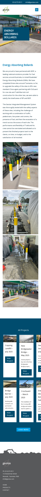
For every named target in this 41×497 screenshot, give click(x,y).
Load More (23, 430)
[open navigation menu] (36, 9)
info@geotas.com (31, 2)
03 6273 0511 (17, 2)
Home (5, 485)
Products (6, 487)
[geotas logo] (6, 10)
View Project (10, 359)
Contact (6, 490)
